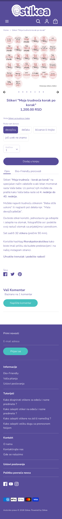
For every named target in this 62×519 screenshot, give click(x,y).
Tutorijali (8, 393)
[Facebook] (5, 484)
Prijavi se (15, 351)
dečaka (26, 130)
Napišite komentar (20, 303)
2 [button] (22, 91)
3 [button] (26, 91)
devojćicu (10, 130)
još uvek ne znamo (16, 137)
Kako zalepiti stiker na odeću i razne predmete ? (24, 411)
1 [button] (18, 91)
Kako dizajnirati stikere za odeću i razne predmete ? (26, 402)
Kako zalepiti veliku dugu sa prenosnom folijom (26, 426)
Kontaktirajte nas (13, 449)
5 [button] (35, 92)
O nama (7, 444)
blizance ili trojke (45, 130)
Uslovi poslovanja (13, 383)
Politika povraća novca (17, 473)
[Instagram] (17, 484)
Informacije (10, 367)
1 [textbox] (6, 150)
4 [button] (30, 91)
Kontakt (8, 438)
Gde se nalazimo (13, 454)
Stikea (27, 510)
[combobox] (11, 149)
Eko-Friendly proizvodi (28, 171)
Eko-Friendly (11, 373)
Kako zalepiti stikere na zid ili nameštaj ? (27, 418)
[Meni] (7, 21)
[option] (31, 61)
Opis (7, 171)
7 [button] (43, 91)
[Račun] (46, 20)
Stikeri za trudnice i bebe (19, 118)
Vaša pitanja (10, 378)
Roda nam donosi (11, 123)
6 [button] (39, 91)
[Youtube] (11, 484)
